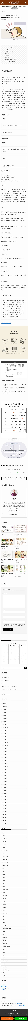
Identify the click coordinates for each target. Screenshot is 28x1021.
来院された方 (10, 52)
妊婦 (4, 883)
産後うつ (19, 17)
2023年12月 (5, 742)
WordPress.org (4, 989)
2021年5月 (5, 817)
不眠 (6, 17)
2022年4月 (5, 784)
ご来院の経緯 (7, 50)
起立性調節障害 (6, 946)
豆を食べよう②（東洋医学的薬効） (10, 689)
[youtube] (19, 511)
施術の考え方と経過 (11, 59)
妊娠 (4, 880)
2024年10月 (5, 727)
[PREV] (2, 643)
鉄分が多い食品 (5, 680)
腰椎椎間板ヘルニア (7, 928)
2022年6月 (5, 778)
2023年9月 (5, 751)
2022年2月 (5, 790)
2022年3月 (5, 787)
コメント (5, 593)
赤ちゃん (5, 943)
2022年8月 (5, 772)
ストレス (5, 859)
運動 (4, 952)
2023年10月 (5, 748)
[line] (14, 1010)
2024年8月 (5, 733)
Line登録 (20, 1018)
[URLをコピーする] (24, 473)
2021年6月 (5, 814)
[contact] (15, 1010)
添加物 (4, 907)
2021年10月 (5, 802)
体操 (4, 877)
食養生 (4, 976)
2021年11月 (5, 799)
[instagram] (16, 511)
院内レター (5, 958)
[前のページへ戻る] (6, 323)
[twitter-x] (14, 511)
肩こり (4, 925)
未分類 (4, 898)
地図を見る (19, 1003)
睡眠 (4, 922)
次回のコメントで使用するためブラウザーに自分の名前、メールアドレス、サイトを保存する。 (14, 625)
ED (3, 832)
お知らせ (5, 838)
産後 (9, 17)
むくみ (4, 844)
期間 (8, 53)
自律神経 (5, 937)
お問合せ (7, 1018)
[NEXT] (25, 643)
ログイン (3, 985)
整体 (4, 892)
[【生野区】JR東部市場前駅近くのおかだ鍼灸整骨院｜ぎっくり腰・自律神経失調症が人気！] (14, 2)
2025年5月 (5, 712)
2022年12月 (5, 760)
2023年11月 (5, 745)
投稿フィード (4, 986)
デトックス (5, 865)
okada (14, 498)
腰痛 (4, 931)
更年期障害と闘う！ (6, 677)
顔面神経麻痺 (6, 970)
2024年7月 (5, 736)
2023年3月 (5, 754)
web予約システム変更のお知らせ (9, 686)
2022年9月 (5, 769)
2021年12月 (5, 796)
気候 (4, 901)
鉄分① (3, 683)
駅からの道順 (22, 1005)
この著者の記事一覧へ (14, 514)
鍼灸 (4, 955)
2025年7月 (5, 706)
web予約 (14, 8)
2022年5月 (5, 781)
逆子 (4, 949)
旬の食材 (5, 895)
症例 (12, 17)
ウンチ (4, 853)
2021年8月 (5, 808)
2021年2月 (5, 823)
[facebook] (11, 511)
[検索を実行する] (25, 668)
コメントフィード (5, 988)
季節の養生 (5, 889)
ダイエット (5, 862)
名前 (4, 610)
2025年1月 (5, 721)
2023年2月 (5, 757)
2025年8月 (5, 703)
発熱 (4, 919)
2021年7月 (5, 811)
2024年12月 (5, 724)
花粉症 (4, 940)
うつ (3, 17)
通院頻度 (9, 55)
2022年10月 (5, 766)
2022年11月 (5, 763)
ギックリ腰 (5, 856)
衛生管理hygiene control (10, 61)
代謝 (4, 874)
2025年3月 (5, 718)
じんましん (5, 841)
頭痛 (4, 964)
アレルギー (5, 850)
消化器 (4, 904)
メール (4, 615)
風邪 (4, 973)
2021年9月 (5, 805)
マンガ (4, 868)
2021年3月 (5, 820)
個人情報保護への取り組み (13, 1013)
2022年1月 (5, 793)
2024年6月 (5, 739)
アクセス (21, 1013)
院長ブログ (5, 961)
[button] (4, 473)
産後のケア (5, 913)
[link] (9, 511)
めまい (4, 847)
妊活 (4, 886)
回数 (8, 57)
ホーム (6, 1013)
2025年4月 (5, 715)
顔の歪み (5, 967)
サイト (4, 620)
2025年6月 (5, 709)
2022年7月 (5, 775)
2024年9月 (5, 730)
